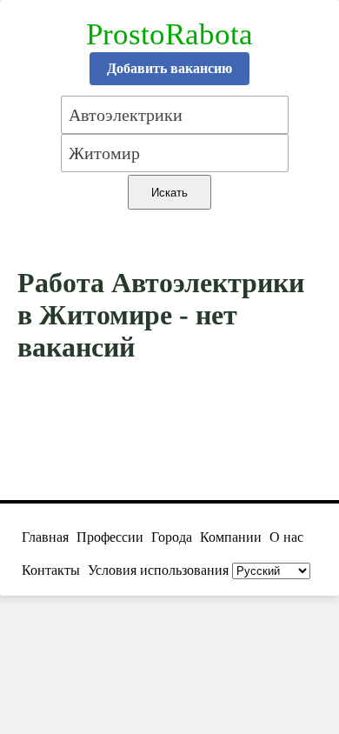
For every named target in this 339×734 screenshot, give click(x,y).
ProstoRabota (169, 34)
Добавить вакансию (169, 68)
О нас (286, 537)
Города (171, 537)
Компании (231, 537)
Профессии (109, 537)
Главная (45, 537)
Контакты (51, 570)
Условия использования (158, 570)
